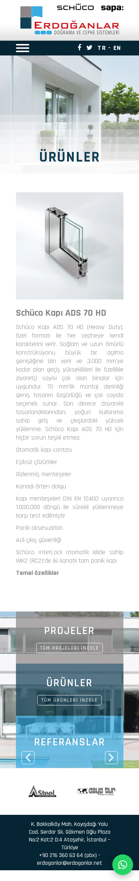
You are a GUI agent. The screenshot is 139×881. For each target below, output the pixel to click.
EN (117, 48)
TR (101, 48)
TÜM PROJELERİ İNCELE (69, 648)
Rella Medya (89, 877)
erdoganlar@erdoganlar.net (69, 863)
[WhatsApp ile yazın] (122, 864)
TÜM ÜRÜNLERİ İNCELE (70, 700)
